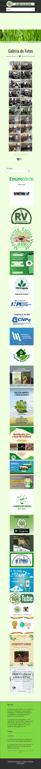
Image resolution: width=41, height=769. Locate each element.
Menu (9, 9)
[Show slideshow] (20, 154)
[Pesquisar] (29, 171)
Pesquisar (9, 168)
